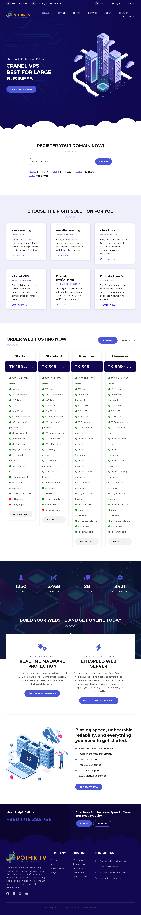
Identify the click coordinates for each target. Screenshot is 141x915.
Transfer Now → (109, 305)
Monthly (107, 340)
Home (45, 13)
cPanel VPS (78, 872)
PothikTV (128, 16)
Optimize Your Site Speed (98, 700)
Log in (84, 823)
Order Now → (19, 255)
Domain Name (80, 876)
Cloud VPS (78, 868)
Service (92, 13)
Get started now (21, 82)
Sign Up (102, 823)
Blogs (53, 872)
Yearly (126, 340)
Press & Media (57, 868)
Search (103, 161)
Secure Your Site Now (42, 693)
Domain (76, 13)
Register (131, 3)
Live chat (103, 3)
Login (117, 3)
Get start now (88, 787)
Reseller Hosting (81, 864)
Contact (123, 13)
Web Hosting (79, 860)
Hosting (61, 13)
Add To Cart (21, 514)
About (108, 13)
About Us (55, 864)
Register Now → (65, 304)
